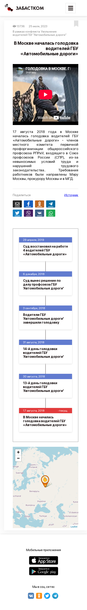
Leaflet (74, 526)
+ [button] (18, 452)
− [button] (18, 458)
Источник (71, 195)
